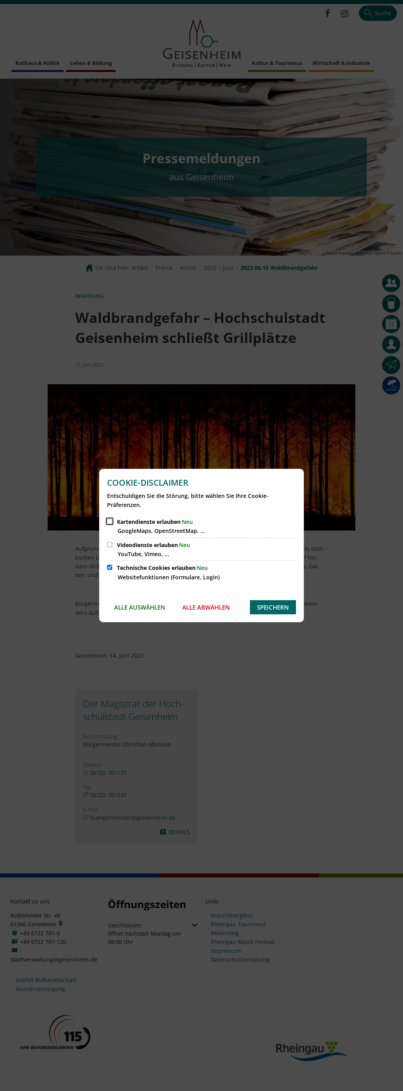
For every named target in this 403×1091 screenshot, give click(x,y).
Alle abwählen (206, 607)
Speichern (273, 607)
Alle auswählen (139, 607)
